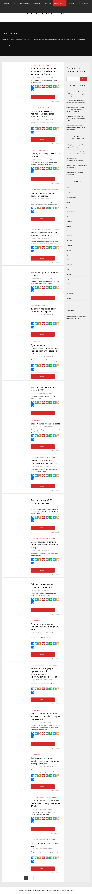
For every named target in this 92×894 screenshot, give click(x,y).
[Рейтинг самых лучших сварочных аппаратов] (16, 581)
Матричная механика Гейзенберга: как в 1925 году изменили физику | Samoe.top (76, 94)
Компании (47, 3)
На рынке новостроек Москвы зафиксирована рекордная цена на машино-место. (75, 127)
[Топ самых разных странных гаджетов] (16, 269)
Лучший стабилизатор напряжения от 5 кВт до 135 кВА (45, 627)
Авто (67, 187)
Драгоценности (70, 211)
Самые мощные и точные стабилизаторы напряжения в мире (44, 545)
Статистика (69, 293)
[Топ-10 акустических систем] (16, 420)
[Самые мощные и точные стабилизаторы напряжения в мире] (16, 538)
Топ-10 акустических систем (45, 423)
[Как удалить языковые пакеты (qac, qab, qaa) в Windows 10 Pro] (16, 108)
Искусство (69, 240)
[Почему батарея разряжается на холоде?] (16, 150)
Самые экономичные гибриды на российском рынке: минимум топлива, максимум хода (75, 109)
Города (71, 3)
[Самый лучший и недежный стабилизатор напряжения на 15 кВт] (16, 797)
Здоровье (68, 226)
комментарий (54, 101)
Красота (36, 3)
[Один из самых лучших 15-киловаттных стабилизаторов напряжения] (16, 710)
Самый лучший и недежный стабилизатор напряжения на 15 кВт (45, 803)
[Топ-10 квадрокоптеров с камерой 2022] (16, 384)
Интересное (25, 3)
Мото (67, 269)
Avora (72, 890)
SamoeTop (49, 77)
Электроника (59, 3)
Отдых (85, 3)
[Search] (46, 9)
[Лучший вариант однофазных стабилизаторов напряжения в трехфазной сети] (16, 342)
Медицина (69, 264)
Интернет (69, 235)
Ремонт (34, 107)
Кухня (68, 255)
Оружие (68, 274)
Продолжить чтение (42, 96)
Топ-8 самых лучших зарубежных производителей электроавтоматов (45, 761)
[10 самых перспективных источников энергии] (16, 305)
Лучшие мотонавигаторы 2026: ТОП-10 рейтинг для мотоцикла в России (44, 71)
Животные (69, 221)
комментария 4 (53, 833)
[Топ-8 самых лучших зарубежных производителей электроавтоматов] (16, 755)
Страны (68, 298)
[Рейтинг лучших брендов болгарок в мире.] (16, 190)
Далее (37, 878)
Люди (6, 3)
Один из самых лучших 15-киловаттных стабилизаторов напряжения (45, 716)
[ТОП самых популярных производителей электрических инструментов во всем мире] (16, 665)
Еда (78, 3)
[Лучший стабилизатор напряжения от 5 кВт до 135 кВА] (16, 621)
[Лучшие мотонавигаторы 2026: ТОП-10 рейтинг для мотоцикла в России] (9, 65)
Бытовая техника (38, 457)
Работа (34, 581)
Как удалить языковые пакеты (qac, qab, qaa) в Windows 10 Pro (42, 114)
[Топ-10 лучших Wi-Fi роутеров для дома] (16, 497)
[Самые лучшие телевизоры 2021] (16, 840)
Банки (68, 192)
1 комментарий (53, 532)
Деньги (15, 3)
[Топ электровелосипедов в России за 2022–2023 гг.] (16, 229)
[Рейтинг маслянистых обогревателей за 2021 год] (16, 457)
